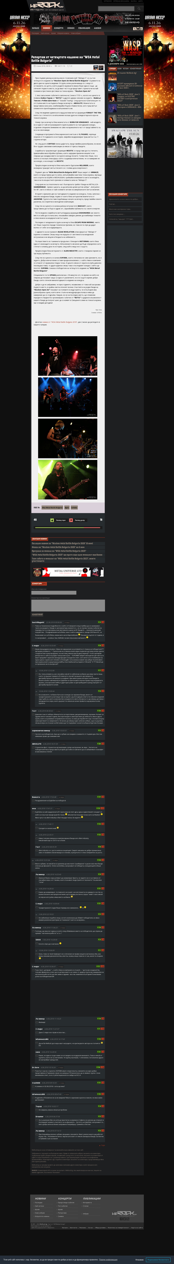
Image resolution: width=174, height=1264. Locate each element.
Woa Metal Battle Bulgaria (52, 508)
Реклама (82, 1228)
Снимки (70, 28)
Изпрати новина (63, 33)
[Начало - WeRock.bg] (46, 11)
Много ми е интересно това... (120, 209)
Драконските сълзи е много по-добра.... (124, 199)
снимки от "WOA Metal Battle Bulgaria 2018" (59, 322)
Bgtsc (67, 508)
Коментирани (135, 69)
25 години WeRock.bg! (126, 73)
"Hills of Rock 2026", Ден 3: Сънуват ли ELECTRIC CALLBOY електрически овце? (128, 98)
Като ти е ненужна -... (117, 214)
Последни (35, 33)
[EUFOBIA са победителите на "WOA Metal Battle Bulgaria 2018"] (95, 67)
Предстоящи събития (66, 1202)
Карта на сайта (137, 1228)
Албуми (97, 28)
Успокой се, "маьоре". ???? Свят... (121, 219)
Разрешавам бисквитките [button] (158, 1260)
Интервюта (87, 1202)
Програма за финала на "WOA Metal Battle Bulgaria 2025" (59, 551)
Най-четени (45, 33)
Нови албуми (75, 33)
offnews (108, 1)
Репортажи (62, 1213)
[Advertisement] (66, 44)
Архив (53, 33)
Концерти (58, 28)
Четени (126, 69)
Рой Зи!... (112, 204)
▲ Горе (102, 1145)
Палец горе (60, 520)
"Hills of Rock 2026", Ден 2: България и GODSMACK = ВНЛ (129, 106)
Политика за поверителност (118, 1228)
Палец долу (80, 520)
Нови (119, 69)
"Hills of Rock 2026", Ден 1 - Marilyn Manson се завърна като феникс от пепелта (129, 118)
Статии (85, 1206)
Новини (46, 28)
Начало (35, 28)
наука (134, 1)
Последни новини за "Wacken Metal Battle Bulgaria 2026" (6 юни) (62, 544)
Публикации (84, 28)
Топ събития (62, 1206)
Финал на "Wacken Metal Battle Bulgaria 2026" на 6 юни (58, 547)
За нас (90, 1228)
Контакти (73, 1228)
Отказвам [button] (139, 1260)
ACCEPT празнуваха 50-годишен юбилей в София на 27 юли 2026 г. (129, 86)
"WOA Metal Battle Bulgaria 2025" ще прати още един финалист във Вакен (67, 555)
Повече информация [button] (108, 1260)
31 (71, 66)
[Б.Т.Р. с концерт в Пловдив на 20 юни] (101, 67)
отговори (67, 622)
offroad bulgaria (121, 1)
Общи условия (100, 1228)
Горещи (112, 69)
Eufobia (74, 508)
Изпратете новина (42, 1216)
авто (140, 1)
